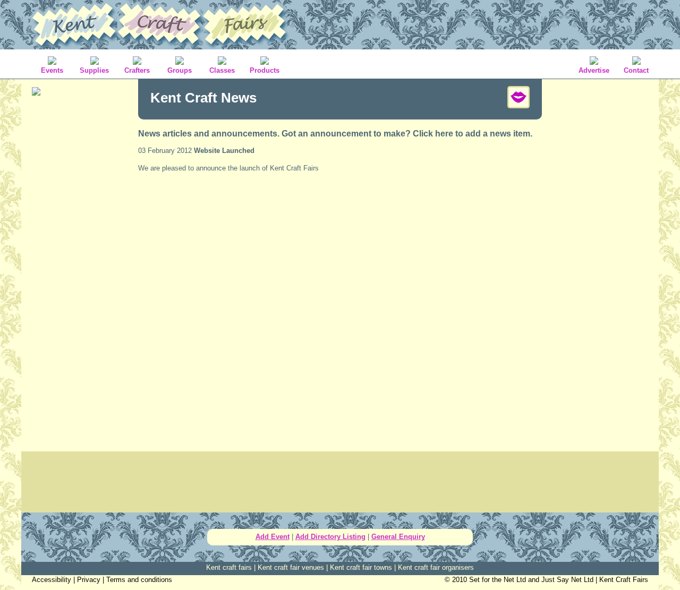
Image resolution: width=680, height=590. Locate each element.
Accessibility (51, 580)
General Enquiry (398, 537)
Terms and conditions (139, 580)
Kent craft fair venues (291, 567)
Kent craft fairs (229, 567)
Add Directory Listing (330, 537)
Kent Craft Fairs (623, 580)
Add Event (273, 537)
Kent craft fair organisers (436, 567)
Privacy (88, 580)
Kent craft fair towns (361, 567)
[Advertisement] (79, 271)
